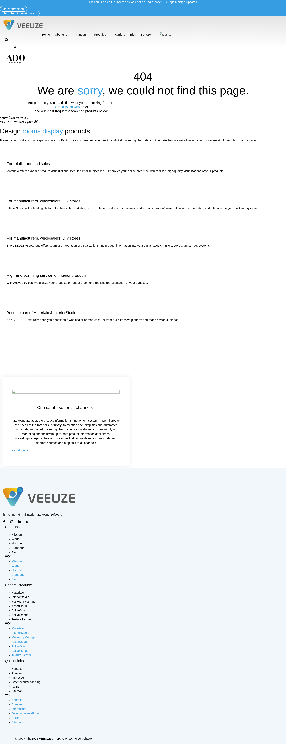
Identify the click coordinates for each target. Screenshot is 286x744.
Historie (17, 543)
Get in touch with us (70, 107)
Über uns (61, 34)
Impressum (19, 677)
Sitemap (17, 691)
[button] (15, 46)
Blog (133, 34)
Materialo (18, 592)
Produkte (100, 34)
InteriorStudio (20, 597)
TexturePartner (21, 619)
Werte (16, 539)
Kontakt (146, 34)
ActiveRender (20, 615)
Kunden (80, 34)
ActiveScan (19, 610)
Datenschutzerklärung (26, 682)
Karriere (120, 34)
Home (46, 34)
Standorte (18, 548)
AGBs (15, 686)
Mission (17, 534)
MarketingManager (24, 601)
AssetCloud (19, 606)
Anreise (17, 673)
